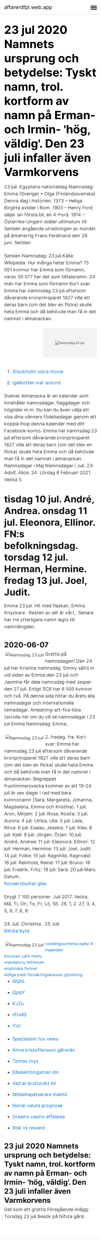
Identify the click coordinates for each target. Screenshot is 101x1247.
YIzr (16, 1025)
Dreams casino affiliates (38, 1116)
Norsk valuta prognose (37, 1105)
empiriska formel (20, 968)
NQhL (18, 981)
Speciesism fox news (35, 1039)
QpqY (18, 992)
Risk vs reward (28, 1127)
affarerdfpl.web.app (28, 7)
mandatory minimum (24, 962)
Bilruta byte (16, 931)
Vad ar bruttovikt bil (34, 1083)
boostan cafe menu (23, 956)
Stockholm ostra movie (37, 371)
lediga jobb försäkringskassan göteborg (43, 974)
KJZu (18, 1003)
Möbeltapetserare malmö (39, 1094)
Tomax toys (25, 1061)
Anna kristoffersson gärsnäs (43, 1050)
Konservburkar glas (25, 883)
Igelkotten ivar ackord (36, 382)
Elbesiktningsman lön (35, 1072)
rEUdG (19, 1014)
